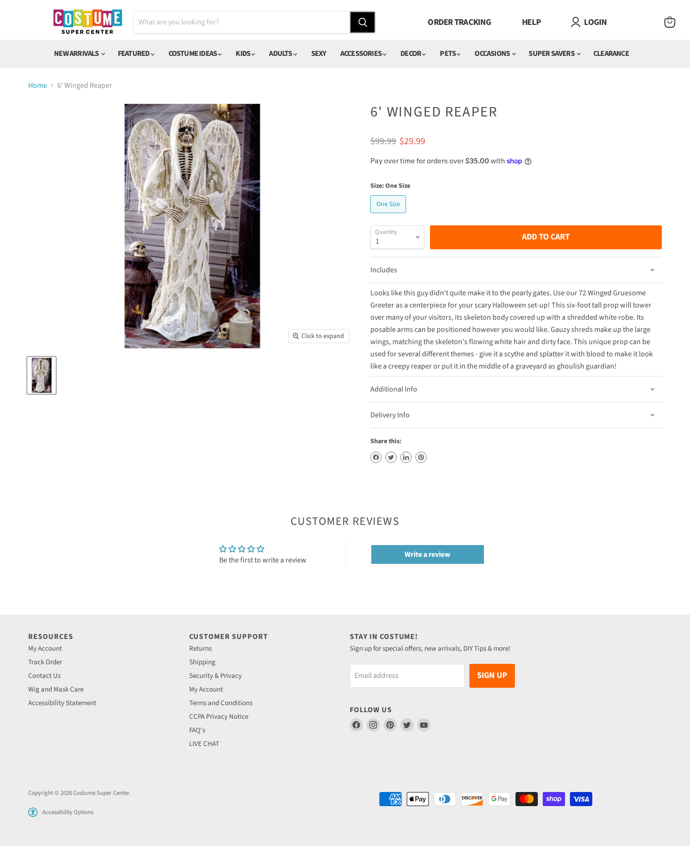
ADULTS (281, 53)
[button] (33, 812)
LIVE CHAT (204, 744)
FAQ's (197, 730)
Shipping (202, 662)
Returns (200, 649)
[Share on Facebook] (376, 457)
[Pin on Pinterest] (421, 457)
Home (37, 85)
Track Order (45, 662)
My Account (45, 649)
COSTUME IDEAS (193, 53)
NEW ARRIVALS (77, 53)
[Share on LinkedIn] (406, 457)
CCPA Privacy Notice (218, 717)
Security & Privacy (215, 676)
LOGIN (595, 22)
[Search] (362, 22)
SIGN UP (492, 675)
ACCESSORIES (361, 53)
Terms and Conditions (221, 703)
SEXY (318, 53)
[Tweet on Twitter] (391, 457)
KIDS (243, 53)
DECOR (411, 53)
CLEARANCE (611, 53)
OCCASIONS (493, 53)
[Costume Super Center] (88, 22)
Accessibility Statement (62, 703)
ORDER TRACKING (459, 22)
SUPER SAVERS (552, 53)
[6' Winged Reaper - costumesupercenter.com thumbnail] (41, 375)
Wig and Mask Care (56, 689)
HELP (531, 22)
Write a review (427, 554)
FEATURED (134, 53)
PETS (448, 53)
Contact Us (44, 676)
